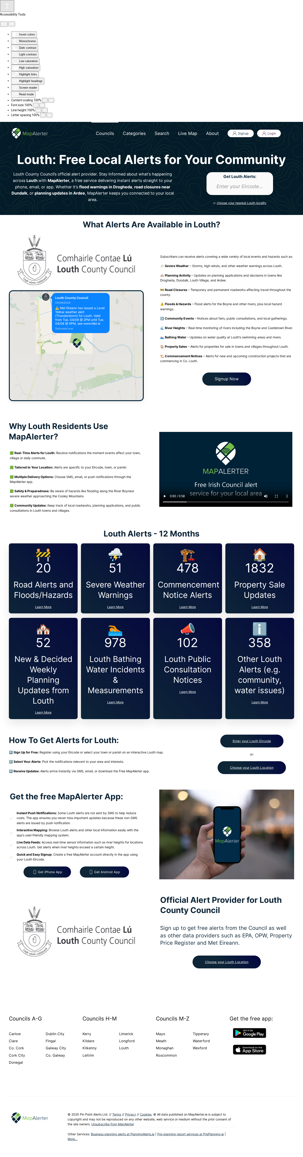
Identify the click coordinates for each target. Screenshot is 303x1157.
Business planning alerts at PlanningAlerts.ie (122, 1134)
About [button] (212, 133)
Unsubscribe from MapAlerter (112, 1124)
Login (272, 133)
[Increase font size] (42, 105)
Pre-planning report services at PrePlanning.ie (190, 1134)
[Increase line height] (45, 110)
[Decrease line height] (38, 110)
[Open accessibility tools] (7, 6)
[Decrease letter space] (43, 115)
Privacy (130, 1114)
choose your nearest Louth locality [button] (241, 203)
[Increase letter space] (49, 115)
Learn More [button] (43, 607)
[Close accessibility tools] (11, 23)
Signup (243, 133)
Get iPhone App (50, 872)
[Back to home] (30, 133)
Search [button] (162, 133)
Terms (116, 1114)
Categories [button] (134, 133)
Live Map (187, 133)
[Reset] (4, 24)
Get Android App (107, 872)
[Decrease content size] (45, 100)
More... (73, 1139)
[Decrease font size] (36, 105)
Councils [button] (105, 133)
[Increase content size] (51, 100)
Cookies (146, 1114)
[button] (289, 131)
